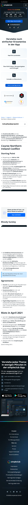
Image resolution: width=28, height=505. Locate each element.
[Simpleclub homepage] (6, 5)
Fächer (3, 117)
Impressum (14, 466)
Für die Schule (4, 1)
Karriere (14, 446)
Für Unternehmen (14, 434)
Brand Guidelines (14, 454)
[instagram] (14, 27)
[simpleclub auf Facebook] (7, 492)
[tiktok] (10, 27)
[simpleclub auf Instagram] (20, 492)
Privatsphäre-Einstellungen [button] (14, 475)
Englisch (9, 117)
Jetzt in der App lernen (14, 85)
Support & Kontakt (14, 452)
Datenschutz (14, 469)
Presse (14, 449)
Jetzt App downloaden (14, 21)
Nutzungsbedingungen (14, 472)
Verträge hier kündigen (14, 478)
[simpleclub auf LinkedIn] (14, 492)
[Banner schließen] (26, 8)
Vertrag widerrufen (14, 483)
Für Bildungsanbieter (14, 440)
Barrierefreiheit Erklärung (14, 480)
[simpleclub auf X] (10, 492)
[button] (23, 1)
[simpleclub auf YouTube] (17, 492)
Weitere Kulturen (17, 117)
